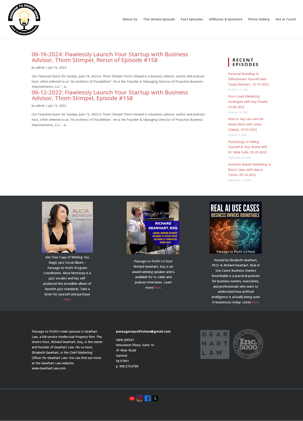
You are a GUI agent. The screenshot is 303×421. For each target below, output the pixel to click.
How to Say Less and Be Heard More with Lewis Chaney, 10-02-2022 (246, 124)
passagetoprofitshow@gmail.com (143, 331)
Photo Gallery (259, 19)
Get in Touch (285, 19)
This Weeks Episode (159, 19)
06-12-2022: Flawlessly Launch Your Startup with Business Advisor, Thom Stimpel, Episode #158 (110, 95)
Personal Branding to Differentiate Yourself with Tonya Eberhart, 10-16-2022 (248, 79)
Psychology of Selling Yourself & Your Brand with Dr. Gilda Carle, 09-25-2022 (247, 147)
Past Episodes (192, 19)
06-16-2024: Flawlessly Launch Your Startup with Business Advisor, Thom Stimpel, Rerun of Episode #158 (110, 57)
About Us (130, 19)
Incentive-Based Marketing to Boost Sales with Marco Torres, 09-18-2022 (249, 169)
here (67, 299)
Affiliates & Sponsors (225, 19)
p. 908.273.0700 (127, 366)
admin (40, 67)
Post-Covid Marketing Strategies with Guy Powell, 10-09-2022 (248, 101)
